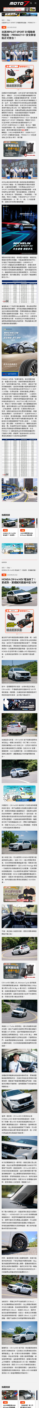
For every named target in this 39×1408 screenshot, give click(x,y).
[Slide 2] (18, 89)
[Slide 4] (20, 89)
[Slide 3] (19, 89)
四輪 (8, 20)
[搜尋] (31, 3)
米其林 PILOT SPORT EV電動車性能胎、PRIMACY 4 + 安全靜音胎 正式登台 (19, 135)
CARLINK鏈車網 (14, 132)
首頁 (3, 20)
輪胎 (23, 130)
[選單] (35, 3)
